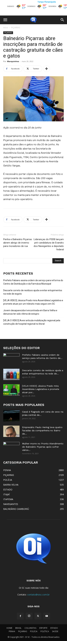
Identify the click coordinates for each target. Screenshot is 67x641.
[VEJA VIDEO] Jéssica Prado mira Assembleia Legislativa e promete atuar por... (40, 389)
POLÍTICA (44, 631)
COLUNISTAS (30, 628)
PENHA (12, 631)
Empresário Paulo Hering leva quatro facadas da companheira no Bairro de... (42, 430)
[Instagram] (29, 616)
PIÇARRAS (15, 27)
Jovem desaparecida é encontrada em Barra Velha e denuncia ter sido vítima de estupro (30, 312)
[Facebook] (20, 616)
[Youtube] (46, 616)
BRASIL (18, 628)
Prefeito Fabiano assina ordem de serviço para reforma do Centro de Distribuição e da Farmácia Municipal (33, 282)
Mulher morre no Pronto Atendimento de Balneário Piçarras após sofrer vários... (42, 446)
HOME (9, 628)
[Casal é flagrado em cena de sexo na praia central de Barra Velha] (11, 415)
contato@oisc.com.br (38, 594)
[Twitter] (38, 616)
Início (5, 27)
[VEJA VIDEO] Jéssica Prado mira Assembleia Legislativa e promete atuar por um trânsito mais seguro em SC (33, 302)
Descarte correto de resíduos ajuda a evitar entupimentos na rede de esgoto (32, 292)
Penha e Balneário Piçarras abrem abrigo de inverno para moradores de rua (17, 243)
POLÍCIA (33, 631)
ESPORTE (43, 628)
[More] (46, 68)
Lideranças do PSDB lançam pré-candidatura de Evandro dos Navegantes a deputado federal (49, 244)
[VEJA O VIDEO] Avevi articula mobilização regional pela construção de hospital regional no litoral (31, 322)
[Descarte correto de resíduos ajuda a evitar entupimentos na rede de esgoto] (11, 374)
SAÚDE (55, 631)
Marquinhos (13, 61)
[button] (5, 20)
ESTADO (54, 628)
